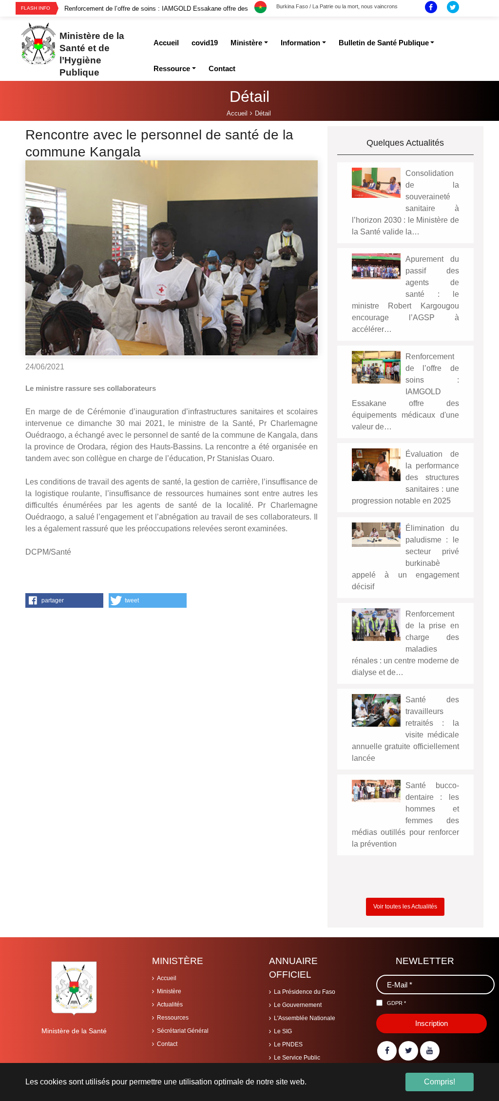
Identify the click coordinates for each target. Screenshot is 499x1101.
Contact (167, 1044)
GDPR (396, 1003)
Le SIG (283, 1031)
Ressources (173, 1017)
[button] (64, 600)
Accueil (166, 978)
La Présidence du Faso (304, 991)
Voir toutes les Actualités (405, 906)
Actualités (170, 1004)
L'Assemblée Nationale (304, 1018)
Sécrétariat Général (183, 1030)
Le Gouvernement (298, 1005)
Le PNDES (288, 1044)
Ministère (169, 991)
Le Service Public (297, 1057)
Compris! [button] (439, 1082)
